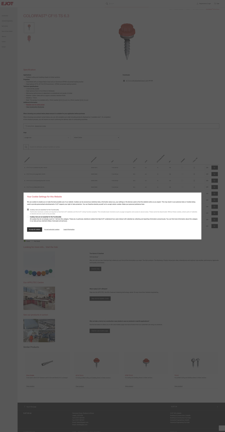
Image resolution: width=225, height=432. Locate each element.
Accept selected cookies (51, 229)
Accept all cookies (34, 229)
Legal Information (69, 229)
